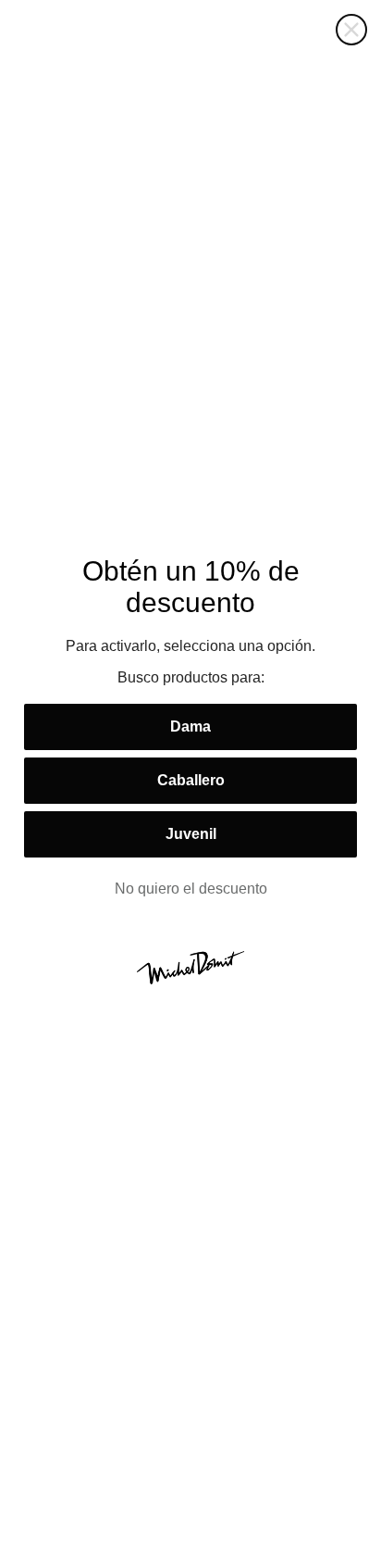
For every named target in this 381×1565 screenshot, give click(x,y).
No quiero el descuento (191, 888)
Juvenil (191, 834)
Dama (190, 726)
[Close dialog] (351, 29)
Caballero (191, 780)
